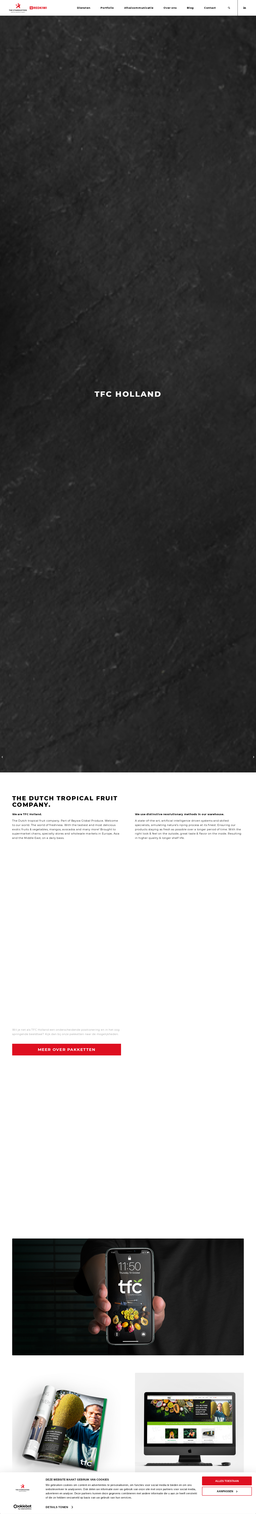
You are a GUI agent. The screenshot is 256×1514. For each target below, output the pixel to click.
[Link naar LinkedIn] (244, 7)
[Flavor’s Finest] (2, 757)
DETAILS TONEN (57, 1507)
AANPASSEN (225, 1491)
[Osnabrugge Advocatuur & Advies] (253, 757)
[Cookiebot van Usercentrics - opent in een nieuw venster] (22, 1507)
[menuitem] (83, 8)
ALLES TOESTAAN (227, 1480)
